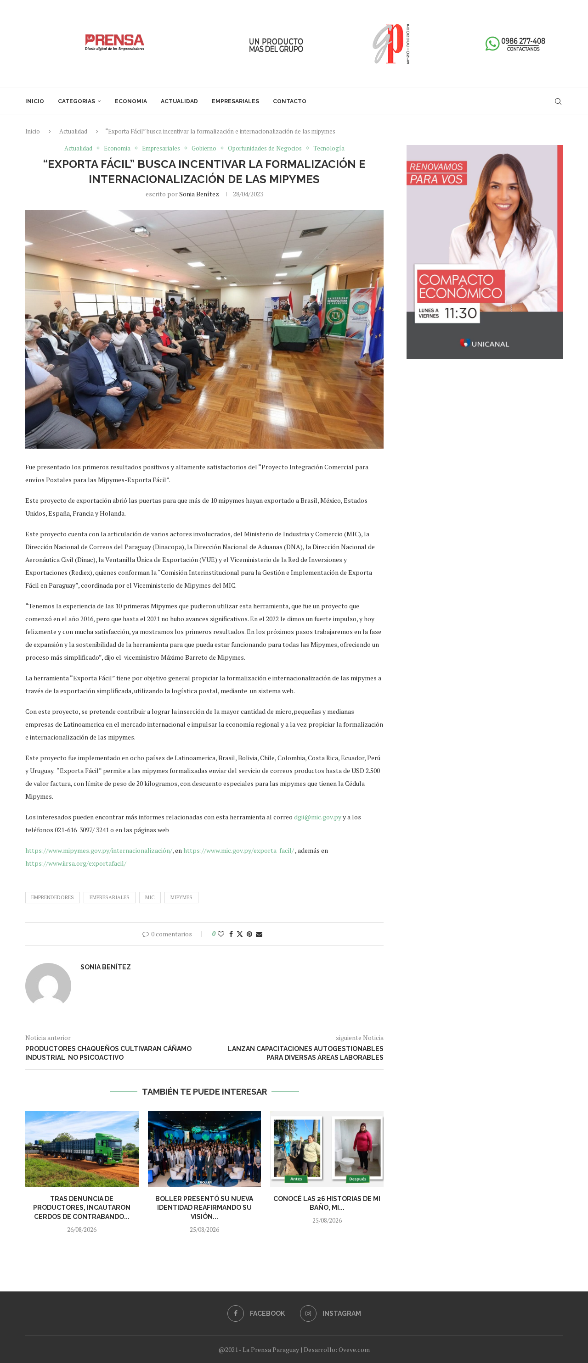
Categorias (76, 101)
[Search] (558, 101)
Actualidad (179, 101)
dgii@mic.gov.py (317, 816)
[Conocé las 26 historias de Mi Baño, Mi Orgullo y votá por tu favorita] (327, 1148)
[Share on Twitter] (240, 933)
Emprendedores (52, 897)
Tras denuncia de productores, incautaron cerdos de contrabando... (81, 1207)
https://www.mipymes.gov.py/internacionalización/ (98, 850)
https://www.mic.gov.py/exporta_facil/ (238, 850)
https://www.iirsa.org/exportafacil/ (75, 863)
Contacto (289, 101)
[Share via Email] (259, 933)
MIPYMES (181, 897)
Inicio (34, 101)
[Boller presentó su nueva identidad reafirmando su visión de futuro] (204, 1148)
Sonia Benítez (199, 193)
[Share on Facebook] (231, 933)
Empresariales (235, 101)
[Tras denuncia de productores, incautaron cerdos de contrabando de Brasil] (82, 1148)
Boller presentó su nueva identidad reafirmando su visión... (204, 1207)
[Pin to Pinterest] (249, 933)
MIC (150, 897)
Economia (131, 101)
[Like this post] (221, 933)
